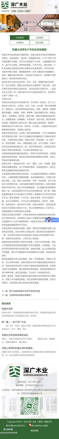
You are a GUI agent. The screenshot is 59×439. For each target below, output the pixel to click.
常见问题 (39, 43)
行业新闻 (19, 37)
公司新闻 (19, 43)
